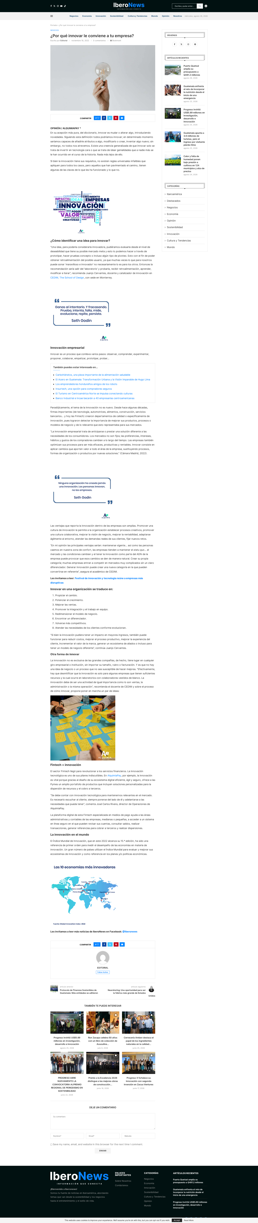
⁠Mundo (147, 1205)
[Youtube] (61, 6)
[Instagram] (58, 6)
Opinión (165, 16)
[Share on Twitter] (109, 118)
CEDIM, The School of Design (67, 277)
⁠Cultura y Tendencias (179, 240)
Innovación (101, 16)
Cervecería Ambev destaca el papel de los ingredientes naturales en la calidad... (139, 1041)
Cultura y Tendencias (154, 1197)
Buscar (200, 6)
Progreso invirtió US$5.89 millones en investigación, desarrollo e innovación (67, 1041)
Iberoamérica (174, 194)
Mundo (154, 16)
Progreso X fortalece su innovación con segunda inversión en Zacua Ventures (138, 1081)
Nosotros (177, 16)
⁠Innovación (149, 1188)
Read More (189, 1220)
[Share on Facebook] (104, 118)
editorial (63, 40)
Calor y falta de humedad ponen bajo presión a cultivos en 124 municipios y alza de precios (194, 164)
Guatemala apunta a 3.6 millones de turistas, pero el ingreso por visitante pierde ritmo (194, 139)
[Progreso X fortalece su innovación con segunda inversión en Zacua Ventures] (138, 1063)
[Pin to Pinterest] (115, 118)
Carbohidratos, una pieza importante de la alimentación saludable (93, 374)
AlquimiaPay (114, 775)
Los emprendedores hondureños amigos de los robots (86, 384)
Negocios (74, 16)
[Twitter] (54, 6)
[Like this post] (98, 118)
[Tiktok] (65, 6)
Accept (177, 1220)
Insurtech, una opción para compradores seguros (84, 388)
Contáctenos (121, 1185)
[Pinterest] (195, 44)
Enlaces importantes (123, 1174)
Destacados (173, 200)
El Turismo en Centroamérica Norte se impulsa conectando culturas (94, 393)
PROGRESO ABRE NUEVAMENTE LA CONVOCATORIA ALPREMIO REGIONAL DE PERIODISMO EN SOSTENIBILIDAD (67, 1084)
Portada (53, 25)
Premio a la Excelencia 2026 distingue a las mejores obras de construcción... (103, 1081)
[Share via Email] (121, 118)
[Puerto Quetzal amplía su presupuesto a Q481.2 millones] (173, 69)
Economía (87, 16)
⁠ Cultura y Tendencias (137, 16)
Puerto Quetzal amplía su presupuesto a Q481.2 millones (192, 70)
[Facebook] (51, 6)
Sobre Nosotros (123, 1181)
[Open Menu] (51, 16)
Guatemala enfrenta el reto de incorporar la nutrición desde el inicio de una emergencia (194, 92)
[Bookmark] (80, 1015)
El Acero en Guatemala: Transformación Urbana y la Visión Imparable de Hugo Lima (103, 379)
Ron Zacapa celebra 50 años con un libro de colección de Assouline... (102, 1041)
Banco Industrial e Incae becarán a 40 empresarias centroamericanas (95, 398)
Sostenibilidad (116, 16)
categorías (151, 1173)
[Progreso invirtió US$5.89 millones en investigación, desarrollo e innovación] (67, 1022)
